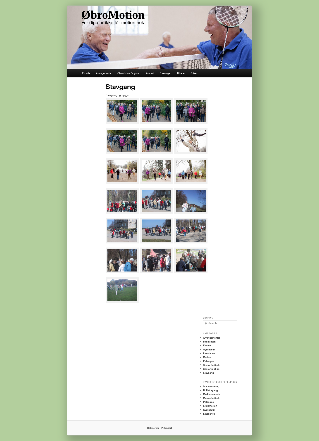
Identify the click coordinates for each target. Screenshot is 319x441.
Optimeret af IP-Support (159, 428)
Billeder (181, 73)
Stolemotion (210, 405)
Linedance (209, 353)
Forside (86, 73)
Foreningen (165, 73)
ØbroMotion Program (128, 73)
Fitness (207, 345)
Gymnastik (209, 349)
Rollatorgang (210, 390)
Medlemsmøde (211, 394)
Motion (207, 357)
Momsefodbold (211, 398)
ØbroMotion (113, 14)
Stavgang (208, 372)
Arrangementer (104, 73)
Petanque (208, 361)
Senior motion (211, 369)
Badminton (209, 341)
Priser (194, 73)
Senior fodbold (211, 365)
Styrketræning (211, 386)
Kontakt (149, 73)
